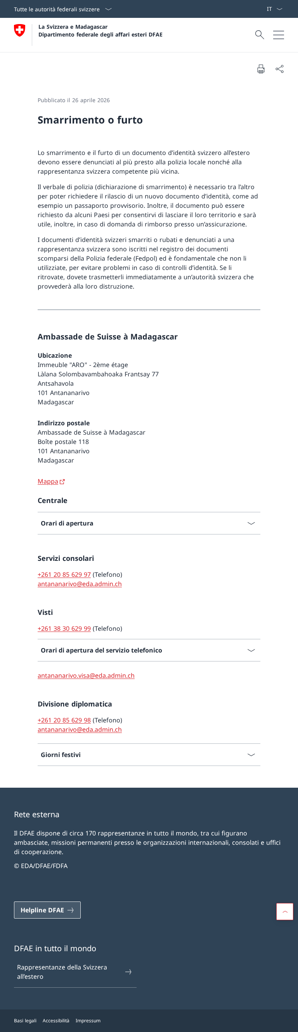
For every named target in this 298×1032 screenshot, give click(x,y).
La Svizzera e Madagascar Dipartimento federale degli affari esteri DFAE (100, 30)
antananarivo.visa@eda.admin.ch (86, 675)
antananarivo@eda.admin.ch (80, 584)
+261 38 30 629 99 (64, 628)
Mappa (48, 481)
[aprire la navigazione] (278, 35)
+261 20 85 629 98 (64, 720)
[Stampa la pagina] (260, 68)
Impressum (88, 1020)
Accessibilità (56, 1020)
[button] (284, 911)
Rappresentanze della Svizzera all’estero (62, 972)
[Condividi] (279, 68)
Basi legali (25, 1020)
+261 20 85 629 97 (64, 574)
